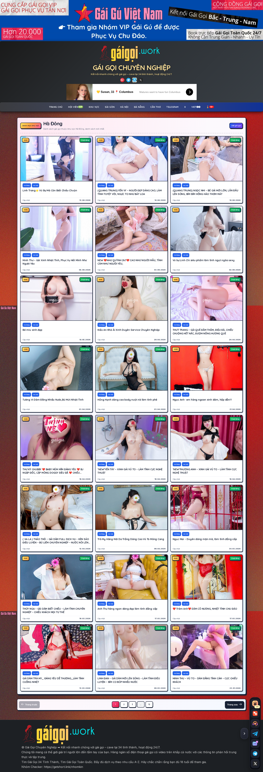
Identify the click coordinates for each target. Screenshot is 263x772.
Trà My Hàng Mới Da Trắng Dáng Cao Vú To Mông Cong (131, 539)
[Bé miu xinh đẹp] (56, 298)
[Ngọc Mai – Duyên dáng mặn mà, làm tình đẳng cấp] (206, 507)
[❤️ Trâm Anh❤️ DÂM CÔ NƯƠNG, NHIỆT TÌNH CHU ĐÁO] (206, 577)
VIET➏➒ (196, 106)
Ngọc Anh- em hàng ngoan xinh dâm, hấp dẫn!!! (202, 399)
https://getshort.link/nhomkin (63, 767)
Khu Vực (94, 106)
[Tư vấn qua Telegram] (255, 733)
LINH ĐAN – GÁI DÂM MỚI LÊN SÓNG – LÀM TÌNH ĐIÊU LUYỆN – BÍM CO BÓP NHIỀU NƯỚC (129, 680)
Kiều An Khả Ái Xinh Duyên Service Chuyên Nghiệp (128, 329)
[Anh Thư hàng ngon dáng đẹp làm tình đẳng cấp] (131, 577)
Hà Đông (27, 185)
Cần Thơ (155, 106)
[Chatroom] (255, 713)
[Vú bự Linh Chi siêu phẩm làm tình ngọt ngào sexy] (206, 228)
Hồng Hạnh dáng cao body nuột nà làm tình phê (127, 399)
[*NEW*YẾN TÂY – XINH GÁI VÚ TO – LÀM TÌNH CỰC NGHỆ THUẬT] (131, 437)
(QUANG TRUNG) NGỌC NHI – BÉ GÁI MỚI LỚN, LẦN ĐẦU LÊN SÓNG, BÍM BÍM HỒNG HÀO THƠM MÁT (205, 192)
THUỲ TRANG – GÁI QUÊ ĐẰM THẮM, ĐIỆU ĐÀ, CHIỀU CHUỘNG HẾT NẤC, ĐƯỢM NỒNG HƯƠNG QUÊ (203, 331)
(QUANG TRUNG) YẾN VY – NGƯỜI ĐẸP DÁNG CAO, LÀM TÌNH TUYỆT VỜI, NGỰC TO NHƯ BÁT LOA (130, 192)
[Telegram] (128, 80)
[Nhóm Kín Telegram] (134, 80)
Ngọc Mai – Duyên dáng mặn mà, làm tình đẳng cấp (205, 539)
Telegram (172, 106)
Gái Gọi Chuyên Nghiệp (131, 67)
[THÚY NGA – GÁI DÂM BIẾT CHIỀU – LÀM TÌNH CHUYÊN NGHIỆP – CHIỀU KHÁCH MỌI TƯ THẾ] (56, 577)
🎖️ (209, 106)
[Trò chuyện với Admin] (255, 723)
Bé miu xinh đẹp (32, 329)
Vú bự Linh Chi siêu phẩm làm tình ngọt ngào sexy (204, 260)
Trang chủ (56, 106)
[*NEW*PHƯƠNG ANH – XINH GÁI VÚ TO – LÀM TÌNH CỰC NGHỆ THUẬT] (206, 437)
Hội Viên (75, 106)
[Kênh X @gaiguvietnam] (255, 763)
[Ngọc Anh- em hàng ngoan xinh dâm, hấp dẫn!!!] (206, 368)
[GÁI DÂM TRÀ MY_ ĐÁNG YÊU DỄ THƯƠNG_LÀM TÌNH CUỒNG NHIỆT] (56, 647)
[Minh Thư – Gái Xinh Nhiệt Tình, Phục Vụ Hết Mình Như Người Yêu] (56, 228)
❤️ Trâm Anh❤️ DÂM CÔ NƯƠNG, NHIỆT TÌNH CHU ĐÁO (205, 608)
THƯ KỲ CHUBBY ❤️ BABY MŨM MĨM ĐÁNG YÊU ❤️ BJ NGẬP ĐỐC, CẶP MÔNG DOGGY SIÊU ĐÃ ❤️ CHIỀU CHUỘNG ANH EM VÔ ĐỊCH (53, 473)
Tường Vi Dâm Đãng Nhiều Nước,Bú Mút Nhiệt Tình (53, 399)
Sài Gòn (110, 106)
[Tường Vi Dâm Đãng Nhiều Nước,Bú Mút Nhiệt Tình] (56, 368)
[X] (140, 80)
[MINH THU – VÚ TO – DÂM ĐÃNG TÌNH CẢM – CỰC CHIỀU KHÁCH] (206, 647)
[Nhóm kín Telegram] (255, 753)
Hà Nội (124, 106)
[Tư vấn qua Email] (255, 743)
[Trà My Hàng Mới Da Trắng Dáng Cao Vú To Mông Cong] (131, 507)
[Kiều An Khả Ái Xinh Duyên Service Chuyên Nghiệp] (131, 298)
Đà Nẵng (139, 106)
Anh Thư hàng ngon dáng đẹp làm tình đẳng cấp (127, 608)
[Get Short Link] (122, 80)
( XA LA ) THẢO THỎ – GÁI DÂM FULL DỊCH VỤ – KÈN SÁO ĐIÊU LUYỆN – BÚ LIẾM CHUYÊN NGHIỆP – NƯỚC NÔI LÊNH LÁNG (56, 543)
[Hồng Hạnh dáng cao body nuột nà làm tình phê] (131, 368)
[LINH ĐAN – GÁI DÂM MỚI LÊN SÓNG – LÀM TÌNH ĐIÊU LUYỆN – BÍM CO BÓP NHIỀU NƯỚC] (131, 647)
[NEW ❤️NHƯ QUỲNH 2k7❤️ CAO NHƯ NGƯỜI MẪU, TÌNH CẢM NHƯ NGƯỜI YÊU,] (131, 228)
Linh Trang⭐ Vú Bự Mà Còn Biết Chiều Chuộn (50, 190)
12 (149, 704)
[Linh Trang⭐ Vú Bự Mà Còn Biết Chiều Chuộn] (56, 158)
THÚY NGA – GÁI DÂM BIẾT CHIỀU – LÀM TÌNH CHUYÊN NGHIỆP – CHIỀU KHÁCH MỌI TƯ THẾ (54, 610)
